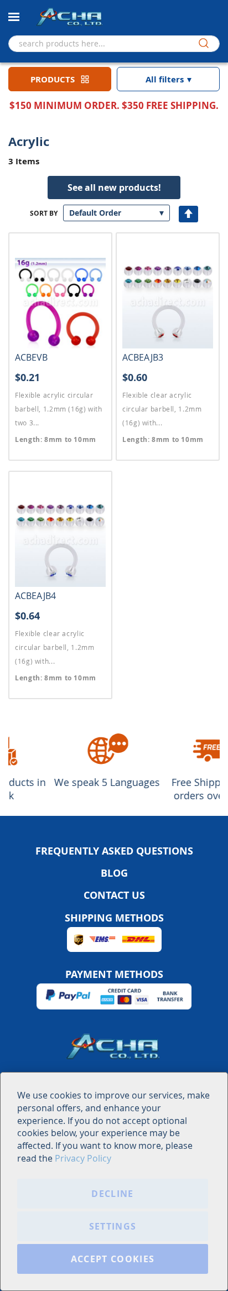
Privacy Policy (83, 1158)
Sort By (44, 213)
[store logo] (69, 16)
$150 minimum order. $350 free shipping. (114, 105)
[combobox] (114, 43)
